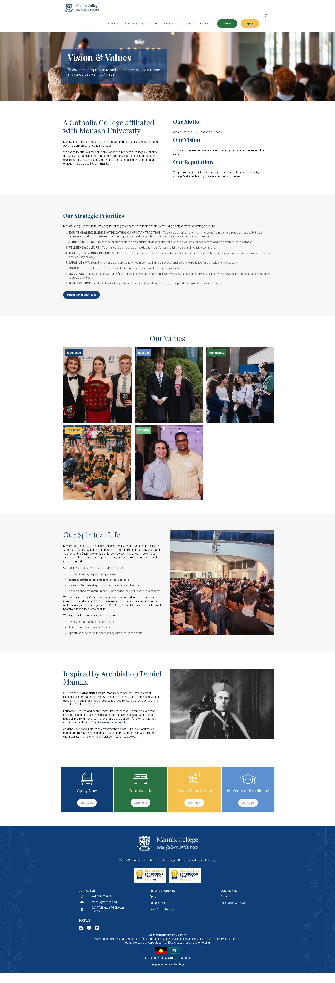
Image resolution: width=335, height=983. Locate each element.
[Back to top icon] (318, 975)
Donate (224, 896)
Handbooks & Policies (233, 903)
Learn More (87, 802)
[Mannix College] (81, 8)
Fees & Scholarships (162, 909)
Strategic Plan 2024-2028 (81, 294)
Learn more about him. (113, 722)
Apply (153, 896)
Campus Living (158, 903)
